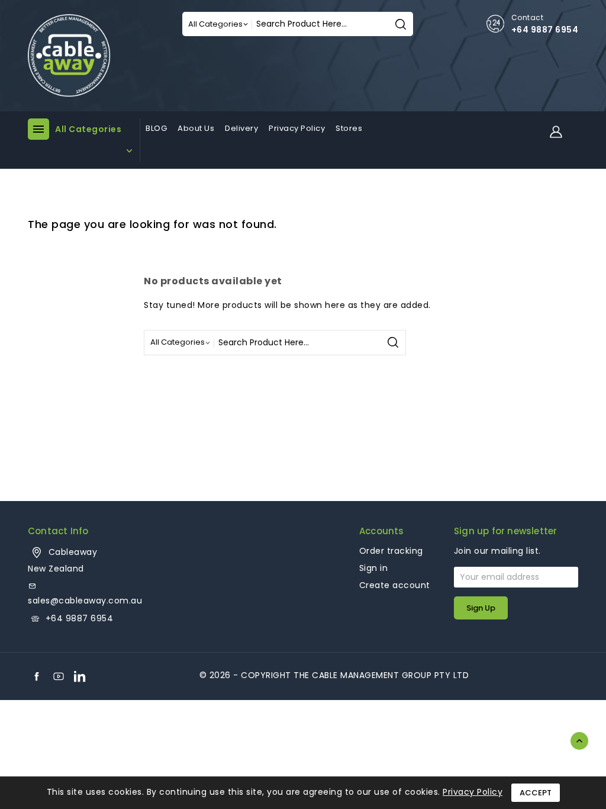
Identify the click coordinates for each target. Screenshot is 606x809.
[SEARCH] (400, 24)
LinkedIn (80, 676)
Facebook (37, 676)
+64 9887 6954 (545, 30)
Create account (394, 585)
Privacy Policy (472, 792)
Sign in (373, 568)
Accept (536, 792)
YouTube (58, 676)
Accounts (381, 531)
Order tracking (391, 551)
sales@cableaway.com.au (85, 600)
